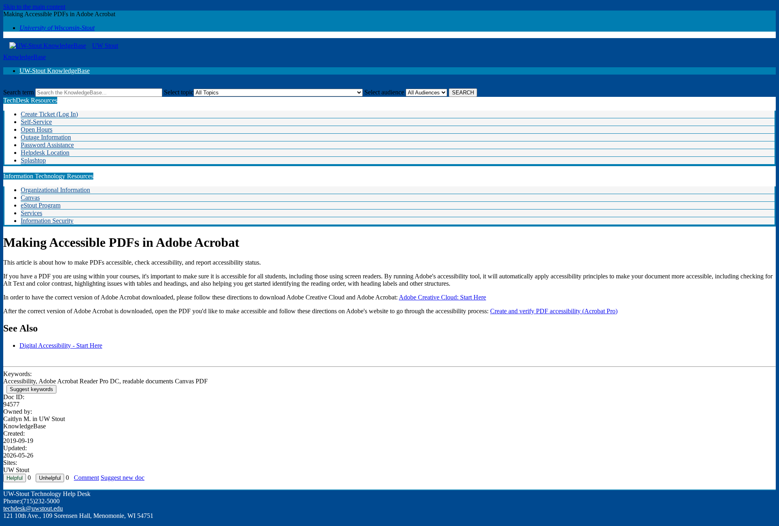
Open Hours (36, 129)
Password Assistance (47, 144)
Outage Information (46, 137)
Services (31, 213)
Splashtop (33, 160)
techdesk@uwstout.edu (33, 508)
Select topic (179, 92)
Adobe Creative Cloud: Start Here (442, 297)
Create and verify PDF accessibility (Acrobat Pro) (554, 311)
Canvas (30, 197)
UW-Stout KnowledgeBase (54, 70)
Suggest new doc (122, 477)
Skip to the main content (34, 6)
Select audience (384, 92)
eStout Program (40, 205)
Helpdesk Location (45, 152)
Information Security (47, 220)
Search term (18, 92)
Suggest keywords (31, 389)
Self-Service (36, 121)
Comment (86, 477)
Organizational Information (55, 189)
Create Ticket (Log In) (49, 114)
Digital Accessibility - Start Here (60, 345)
